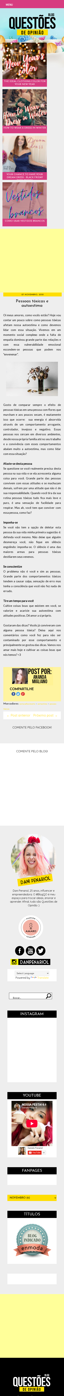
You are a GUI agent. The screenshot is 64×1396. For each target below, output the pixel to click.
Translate (43, 977)
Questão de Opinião (22, 1382)
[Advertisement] (32, 261)
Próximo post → (45, 715)
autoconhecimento (27, 704)
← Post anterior (18, 715)
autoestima (42, 704)
